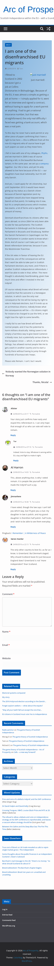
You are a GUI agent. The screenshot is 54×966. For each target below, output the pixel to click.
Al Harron (17, 467)
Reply (13, 435)
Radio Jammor (8, 730)
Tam (21, 68)
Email (6, 645)
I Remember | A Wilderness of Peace (29, 533)
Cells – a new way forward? (25, 752)
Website (6, 658)
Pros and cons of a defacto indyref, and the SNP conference (26, 799)
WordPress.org (8, 926)
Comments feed (9, 920)
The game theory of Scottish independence (30, 737)
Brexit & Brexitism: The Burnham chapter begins (22, 868)
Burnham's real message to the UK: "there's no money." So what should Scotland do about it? (26, 862)
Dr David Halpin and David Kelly (15, 806)
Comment (8, 594)
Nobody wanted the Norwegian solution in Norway (28, 373)
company (44, 163)
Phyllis (44, 153)
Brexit (8, 45)
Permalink (36, 414)
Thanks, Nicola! (40, 382)
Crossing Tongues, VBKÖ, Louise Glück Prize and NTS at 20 (26, 810)
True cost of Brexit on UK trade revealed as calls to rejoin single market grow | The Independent (25, 848)
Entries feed (7, 915)
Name (6, 631)
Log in (4, 909)
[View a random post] (48, 28)
